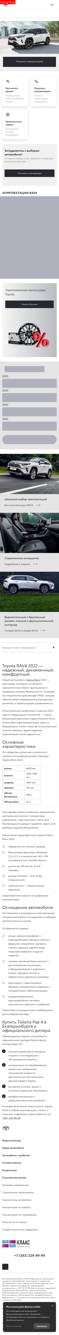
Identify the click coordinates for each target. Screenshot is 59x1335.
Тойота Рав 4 (33, 679)
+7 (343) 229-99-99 (29, 1255)
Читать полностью (14, 1326)
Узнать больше (29, 304)
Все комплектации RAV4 (19, 505)
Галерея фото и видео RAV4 (21, 630)
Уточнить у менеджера (29, 173)
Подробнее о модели (17, 564)
